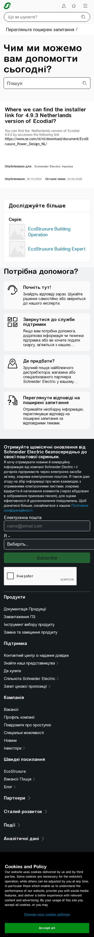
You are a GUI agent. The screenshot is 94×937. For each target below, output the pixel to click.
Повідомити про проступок (27, 725)
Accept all (47, 928)
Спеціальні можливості (24, 732)
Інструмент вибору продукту (29, 624)
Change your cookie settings (47, 914)
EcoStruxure (15, 771)
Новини (10, 740)
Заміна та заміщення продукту (30, 632)
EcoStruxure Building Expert (56, 248)
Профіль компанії (19, 717)
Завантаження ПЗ (19, 617)
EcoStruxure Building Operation (49, 231)
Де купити (12, 671)
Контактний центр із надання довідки (36, 655)
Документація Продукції (25, 609)
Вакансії (11, 709)
